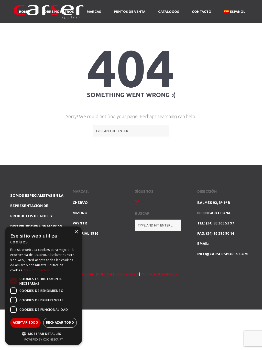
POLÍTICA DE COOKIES (159, 274)
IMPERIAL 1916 (85, 233)
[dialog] (43, 286)
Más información (36, 270)
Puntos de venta (129, 11)
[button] (43, 333)
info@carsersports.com (222, 254)
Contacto (201, 11)
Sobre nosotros (58, 11)
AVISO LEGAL (84, 274)
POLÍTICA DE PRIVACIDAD (117, 274)
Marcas (94, 11)
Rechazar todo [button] (60, 322)
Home (24, 11)
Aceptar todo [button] (25, 322)
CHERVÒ (80, 203)
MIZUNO (80, 213)
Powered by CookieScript (43, 339)
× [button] (76, 232)
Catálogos (168, 11)
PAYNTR (80, 223)
